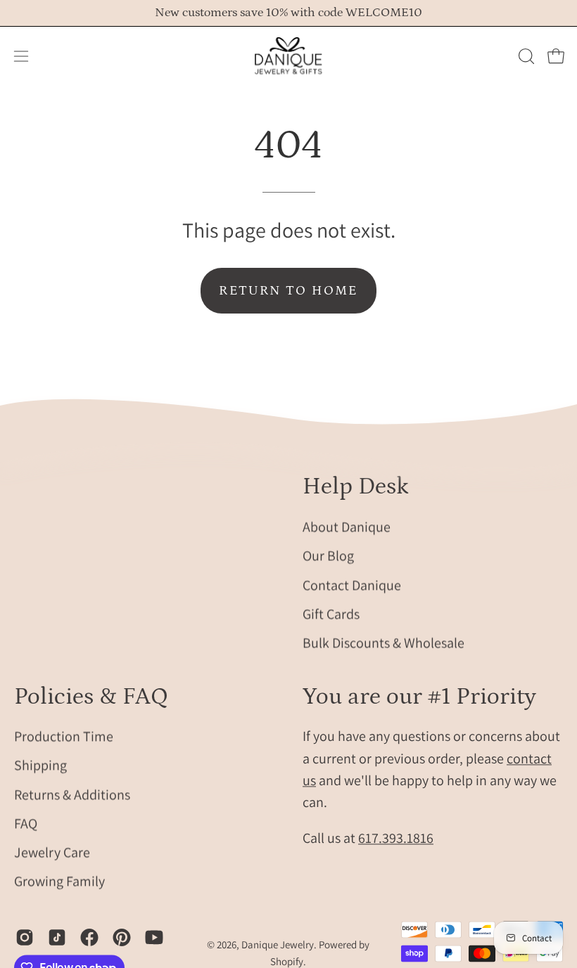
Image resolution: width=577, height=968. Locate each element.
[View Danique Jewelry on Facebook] (89, 937)
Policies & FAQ (91, 696)
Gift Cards (331, 614)
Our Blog (328, 555)
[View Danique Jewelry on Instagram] (24, 937)
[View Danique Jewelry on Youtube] (154, 937)
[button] (525, 56)
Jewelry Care (52, 853)
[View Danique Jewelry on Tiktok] (57, 937)
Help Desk (356, 486)
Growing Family (59, 881)
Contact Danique (352, 584)
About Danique (347, 526)
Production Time (63, 737)
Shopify (286, 961)
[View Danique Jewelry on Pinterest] (121, 937)
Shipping (40, 765)
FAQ (25, 823)
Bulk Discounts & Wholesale (383, 642)
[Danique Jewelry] (288, 56)
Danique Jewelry (277, 945)
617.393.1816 (395, 839)
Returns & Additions (72, 794)
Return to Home (288, 290)
